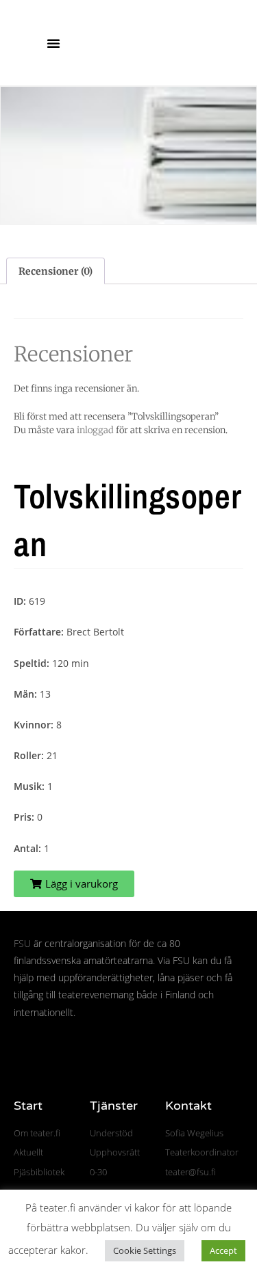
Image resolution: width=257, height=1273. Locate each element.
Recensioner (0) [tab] (56, 271)
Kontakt (188, 1105)
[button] (53, 43)
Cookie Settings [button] (144, 1250)
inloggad (95, 430)
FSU (22, 943)
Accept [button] (223, 1250)
